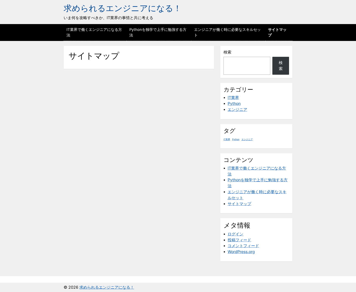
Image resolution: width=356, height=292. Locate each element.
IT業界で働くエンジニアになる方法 (94, 32)
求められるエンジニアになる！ (123, 8)
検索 (227, 52)
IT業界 (233, 97)
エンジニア (237, 109)
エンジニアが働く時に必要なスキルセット (227, 32)
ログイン (235, 234)
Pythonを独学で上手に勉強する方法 (157, 32)
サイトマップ (277, 32)
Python (234, 103)
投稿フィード (239, 239)
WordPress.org (241, 251)
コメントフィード (243, 245)
